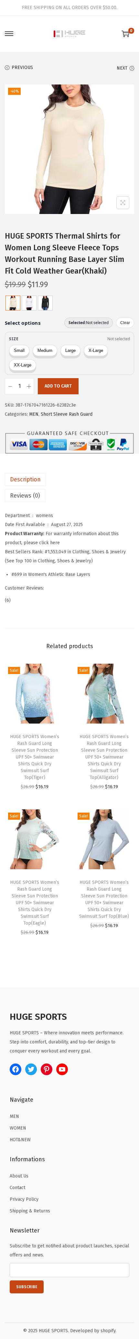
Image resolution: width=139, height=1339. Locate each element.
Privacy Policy (24, 1199)
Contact (17, 1187)
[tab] (69, 479)
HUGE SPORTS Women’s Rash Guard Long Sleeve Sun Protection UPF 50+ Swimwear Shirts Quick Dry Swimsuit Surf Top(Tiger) (34, 757)
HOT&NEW (20, 1139)
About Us (19, 1176)
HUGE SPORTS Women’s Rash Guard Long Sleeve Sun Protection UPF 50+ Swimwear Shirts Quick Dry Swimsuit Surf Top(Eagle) (34, 903)
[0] (125, 34)
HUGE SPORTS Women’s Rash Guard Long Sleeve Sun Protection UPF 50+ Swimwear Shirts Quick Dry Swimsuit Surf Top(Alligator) (104, 757)
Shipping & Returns (30, 1211)
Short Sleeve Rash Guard (66, 414)
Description (25, 479)
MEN (33, 414)
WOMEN (18, 1128)
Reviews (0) (25, 495)
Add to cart (58, 386)
